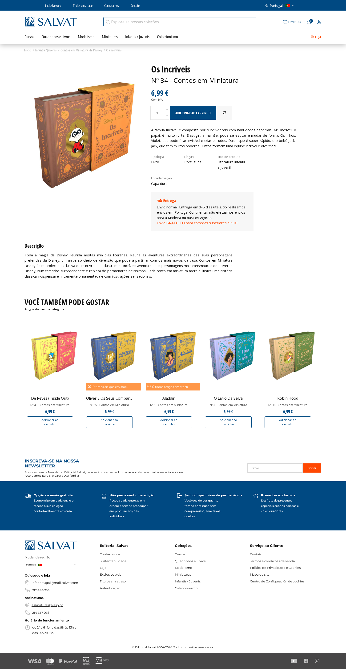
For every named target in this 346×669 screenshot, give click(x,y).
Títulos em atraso (83, 5)
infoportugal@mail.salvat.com (55, 583)
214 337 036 (40, 612)
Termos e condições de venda (272, 561)
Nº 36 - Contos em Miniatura (287, 405)
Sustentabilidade (113, 561)
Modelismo (183, 567)
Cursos (180, 554)
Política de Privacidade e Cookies (275, 567)
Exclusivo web (53, 5)
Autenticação (110, 588)
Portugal (276, 5)
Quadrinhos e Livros (190, 561)
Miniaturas (183, 574)
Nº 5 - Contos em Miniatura (169, 405)
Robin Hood (287, 398)
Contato (135, 5)
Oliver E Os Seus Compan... (109, 398)
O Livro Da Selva (228, 398)
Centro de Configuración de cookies (277, 581)
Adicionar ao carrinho (50, 422)
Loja (103, 567)
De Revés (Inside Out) (50, 398)
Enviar (311, 468)
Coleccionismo (186, 588)
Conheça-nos (111, 5)
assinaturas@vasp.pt (47, 605)
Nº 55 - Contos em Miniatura (109, 405)
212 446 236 (40, 590)
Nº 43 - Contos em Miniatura (49, 405)
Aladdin (168, 398)
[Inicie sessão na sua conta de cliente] (319, 22)
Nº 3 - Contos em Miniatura (228, 405)
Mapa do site (260, 574)
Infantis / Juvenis (188, 581)
